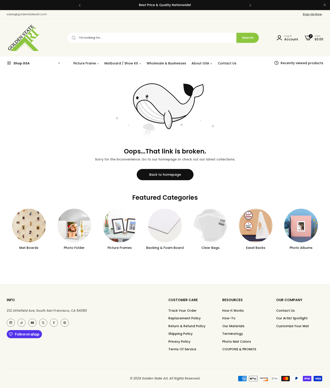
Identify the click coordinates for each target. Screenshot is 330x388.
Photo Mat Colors (236, 341)
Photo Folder (74, 248)
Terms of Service (182, 349)
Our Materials (233, 326)
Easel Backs (255, 248)
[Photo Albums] (301, 225)
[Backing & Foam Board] (165, 225)
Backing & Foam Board (165, 248)
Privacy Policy (179, 341)
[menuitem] (86, 63)
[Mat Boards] (29, 225)
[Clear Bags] (210, 225)
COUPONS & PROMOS (239, 349)
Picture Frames (120, 248)
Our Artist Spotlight (292, 318)
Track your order (182, 310)
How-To (228, 318)
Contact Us (285, 310)
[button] (79, 5)
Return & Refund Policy (186, 326)
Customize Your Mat (292, 326)
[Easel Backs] (256, 225)
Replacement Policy (184, 318)
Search (247, 37)
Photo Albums (301, 248)
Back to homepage (165, 174)
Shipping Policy (180, 333)
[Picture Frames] (119, 225)
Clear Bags (210, 248)
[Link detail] (11, 323)
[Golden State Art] (23, 38)
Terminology (232, 333)
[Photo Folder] (74, 225)
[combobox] (163, 38)
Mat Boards (28, 248)
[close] (325, 5)
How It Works (233, 310)
